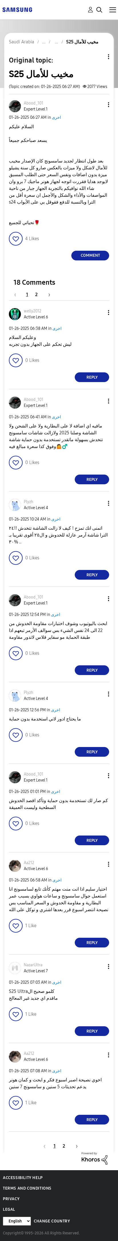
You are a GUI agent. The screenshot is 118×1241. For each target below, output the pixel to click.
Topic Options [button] (98, 56)
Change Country (52, 1221)
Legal (9, 1209)
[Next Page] (47, 294)
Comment (90, 255)
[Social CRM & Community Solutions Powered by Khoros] (94, 1158)
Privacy (11, 1198)
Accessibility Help (23, 1177)
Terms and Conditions (27, 1188)
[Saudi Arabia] (17, 9)
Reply (92, 377)
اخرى (56, 117)
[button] (99, 104)
